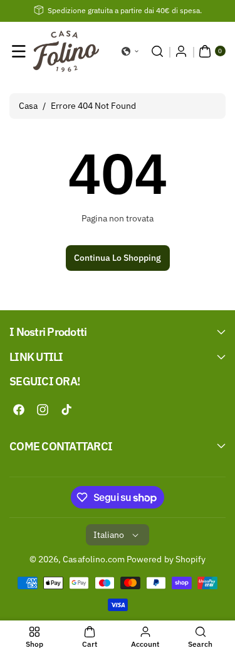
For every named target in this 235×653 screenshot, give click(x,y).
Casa (28, 105)
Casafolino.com (94, 559)
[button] (18, 51)
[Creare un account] (181, 51)
